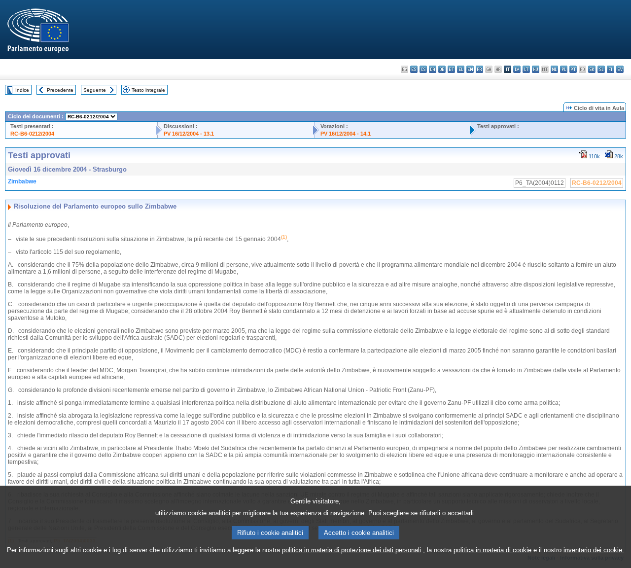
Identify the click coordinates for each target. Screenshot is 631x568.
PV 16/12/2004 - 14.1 (345, 134)
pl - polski (563, 69)
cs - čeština (423, 69)
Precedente (60, 90)
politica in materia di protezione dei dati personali (351, 550)
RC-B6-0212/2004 (32, 134)
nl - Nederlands (554, 69)
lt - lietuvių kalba (526, 69)
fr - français (479, 69)
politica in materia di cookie (492, 550)
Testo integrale (148, 90)
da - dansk (432, 69)
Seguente (94, 90)
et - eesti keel (451, 69)
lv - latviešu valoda (517, 69)
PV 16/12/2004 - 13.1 (189, 134)
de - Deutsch (442, 69)
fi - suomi (610, 69)
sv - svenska (620, 69)
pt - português (573, 69)
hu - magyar (535, 69)
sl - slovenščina (601, 69)
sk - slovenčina (592, 69)
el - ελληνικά (460, 69)
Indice (22, 90)
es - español (414, 69)
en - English (470, 69)
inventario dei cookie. (593, 550)
